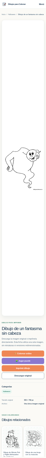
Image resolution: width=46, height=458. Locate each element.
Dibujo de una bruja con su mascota (33, 453)
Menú (41, 4)
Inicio (4, 14)
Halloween (11, 14)
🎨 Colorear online (23, 353)
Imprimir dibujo (23, 368)
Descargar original (23, 376)
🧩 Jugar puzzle (23, 361)
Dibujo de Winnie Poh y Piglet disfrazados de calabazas (11, 454)
